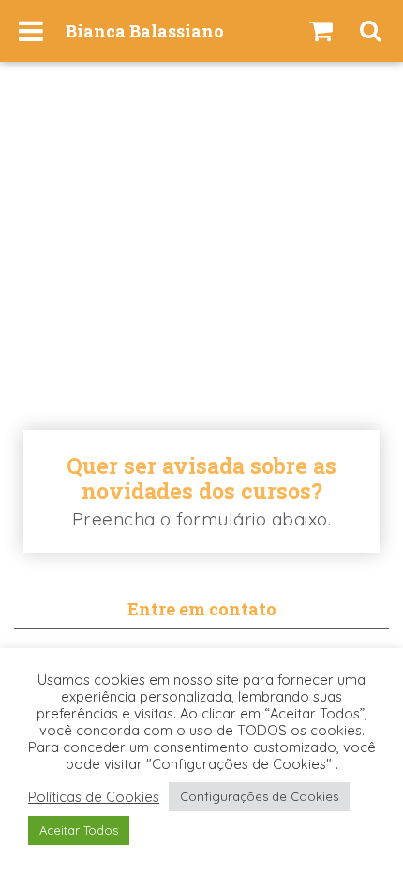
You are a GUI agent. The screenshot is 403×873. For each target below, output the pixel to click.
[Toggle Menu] (31, 31)
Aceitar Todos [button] (78, 829)
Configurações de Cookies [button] (259, 796)
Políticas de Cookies (93, 797)
